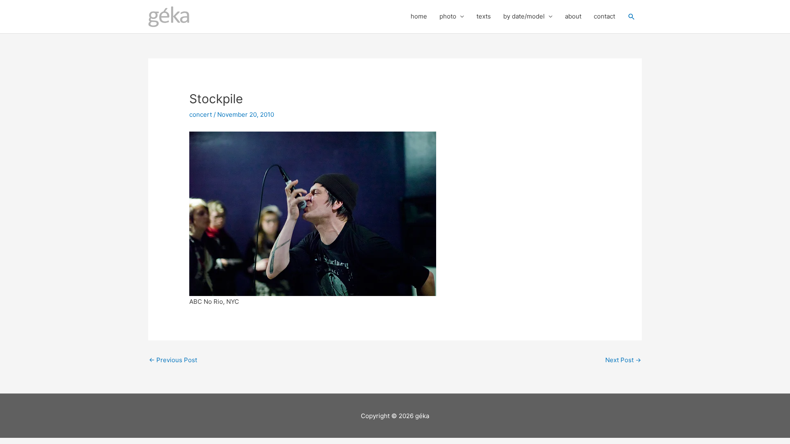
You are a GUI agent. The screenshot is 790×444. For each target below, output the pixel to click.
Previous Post (173, 360)
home (419, 16)
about (573, 16)
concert (200, 114)
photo (447, 16)
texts (483, 16)
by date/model (524, 16)
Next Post (623, 360)
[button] (631, 17)
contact (604, 16)
